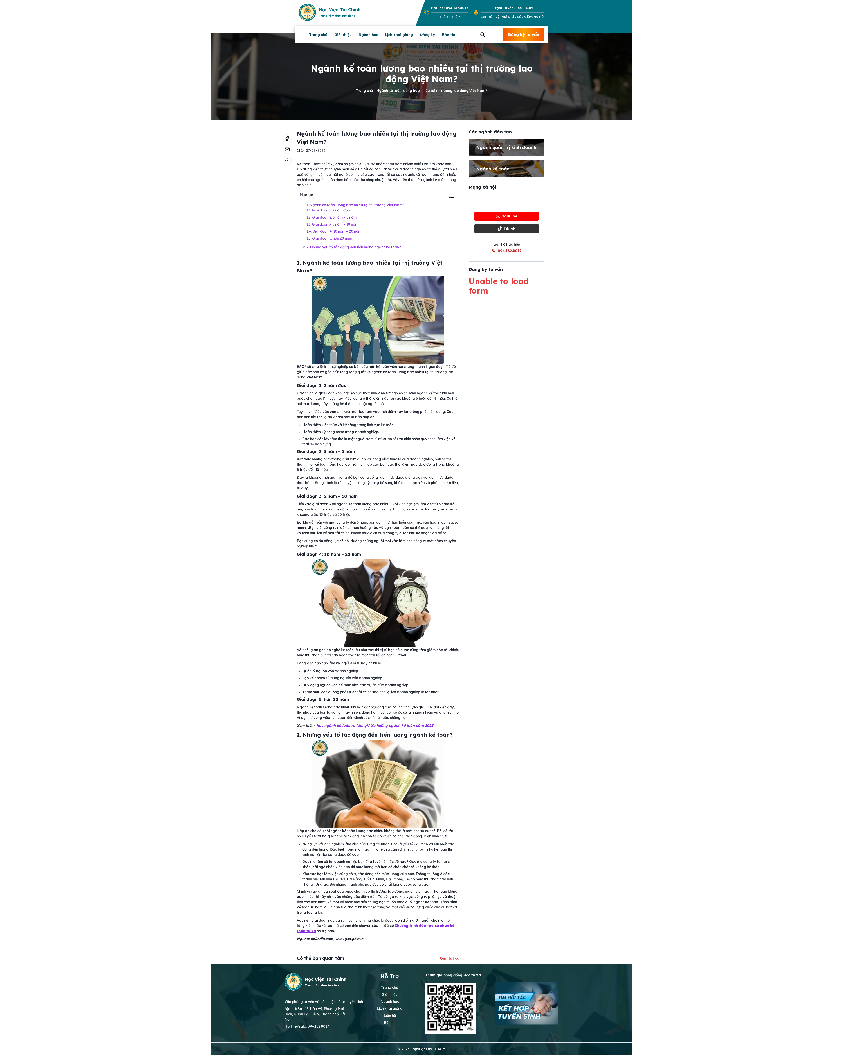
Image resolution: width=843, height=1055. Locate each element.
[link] (287, 160)
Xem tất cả (449, 958)
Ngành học (368, 34)
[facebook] (287, 138)
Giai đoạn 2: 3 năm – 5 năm (331, 217)
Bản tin (448, 34)
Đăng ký (427, 34)
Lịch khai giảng (399, 34)
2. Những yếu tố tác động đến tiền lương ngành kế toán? (352, 247)
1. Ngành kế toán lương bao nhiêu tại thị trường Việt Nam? (353, 205)
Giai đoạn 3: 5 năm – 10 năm (332, 224)
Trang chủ (318, 34)
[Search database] (481, 34)
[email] (287, 149)
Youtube (509, 216)
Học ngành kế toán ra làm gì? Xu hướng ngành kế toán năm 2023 (374, 725)
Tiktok (509, 228)
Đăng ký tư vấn (523, 34)
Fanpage (510, 204)
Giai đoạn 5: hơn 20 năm (329, 238)
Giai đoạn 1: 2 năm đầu (328, 210)
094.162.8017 (509, 251)
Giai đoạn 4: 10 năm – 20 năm (333, 231)
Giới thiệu (343, 34)
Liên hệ (390, 1015)
